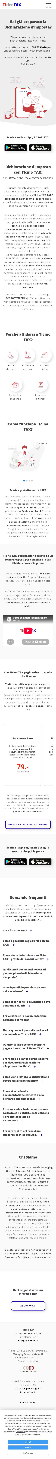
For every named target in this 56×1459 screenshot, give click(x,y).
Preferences (28, 1453)
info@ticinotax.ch (28, 1340)
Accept (28, 1442)
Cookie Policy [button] (20, 1432)
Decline (28, 1447)
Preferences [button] (36, 1434)
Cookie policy (28, 1402)
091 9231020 (39, 47)
